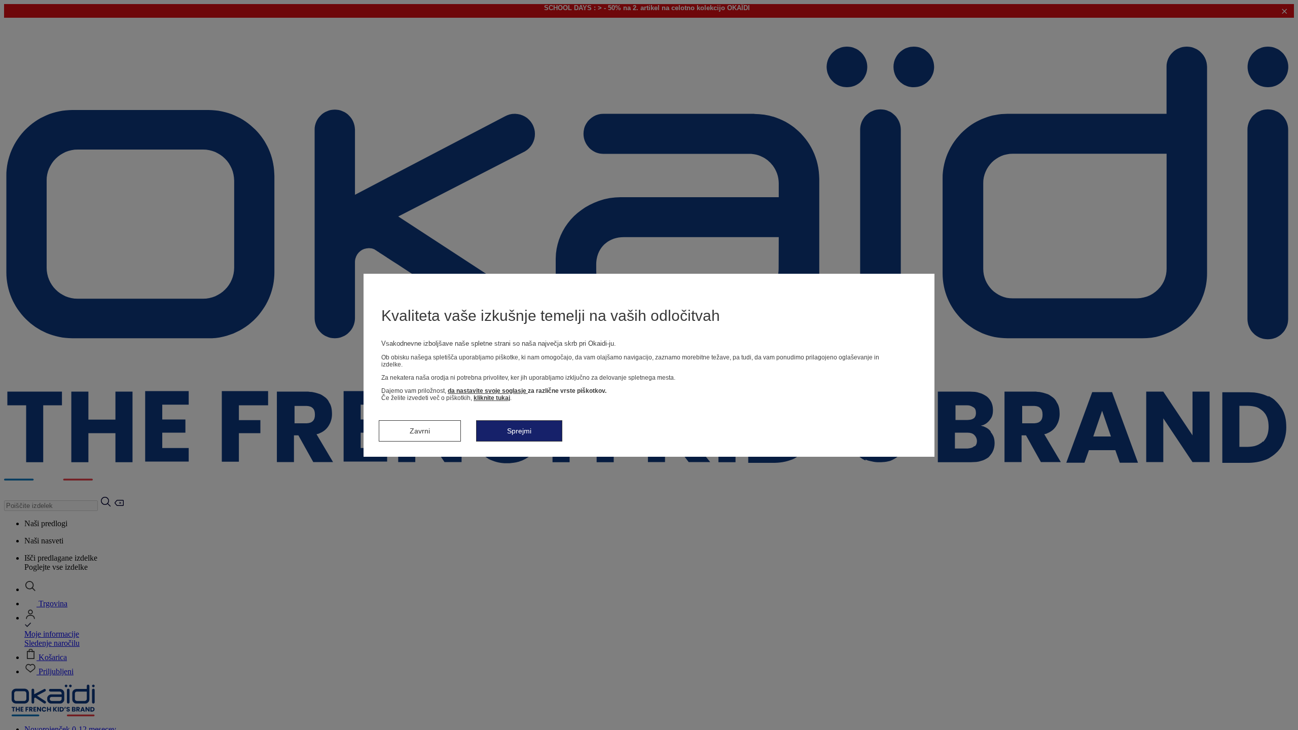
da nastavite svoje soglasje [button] (488, 390)
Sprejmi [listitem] (519, 431)
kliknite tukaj (492, 398)
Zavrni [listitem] (420, 431)
